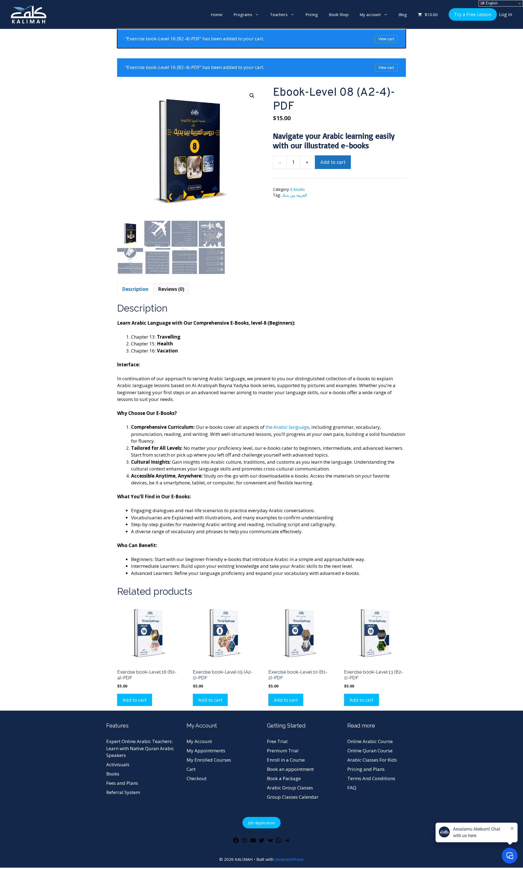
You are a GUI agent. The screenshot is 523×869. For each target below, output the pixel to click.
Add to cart (332, 162)
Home (217, 14)
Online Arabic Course (370, 741)
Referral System (123, 792)
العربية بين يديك (294, 195)
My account (370, 14)
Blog (403, 14)
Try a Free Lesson (472, 14)
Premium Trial (283, 750)
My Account (199, 741)
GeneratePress (289, 859)
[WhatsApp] (278, 842)
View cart (386, 39)
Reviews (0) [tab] (171, 289)
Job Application (261, 822)
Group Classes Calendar (292, 797)
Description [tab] (135, 289)
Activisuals (117, 764)
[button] (252, 96)
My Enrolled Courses (209, 760)
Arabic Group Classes (290, 787)
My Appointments (206, 750)
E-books (298, 189)
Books (112, 774)
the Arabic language (287, 427)
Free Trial (277, 741)
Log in (505, 14)
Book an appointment (290, 769)
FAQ (351, 787)
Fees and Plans (122, 783)
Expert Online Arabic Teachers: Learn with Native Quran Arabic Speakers (140, 748)
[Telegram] (287, 842)
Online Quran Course (370, 750)
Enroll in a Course (286, 760)
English (491, 3)
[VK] (270, 842)
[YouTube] (253, 842)
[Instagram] (244, 842)
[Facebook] (236, 842)
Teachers (279, 14)
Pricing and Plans (366, 769)
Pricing (311, 14)
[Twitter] (261, 842)
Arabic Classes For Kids (372, 760)
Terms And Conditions (371, 778)
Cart (191, 769)
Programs (242, 14)
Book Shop (339, 14)
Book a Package (284, 778)
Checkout (196, 778)
